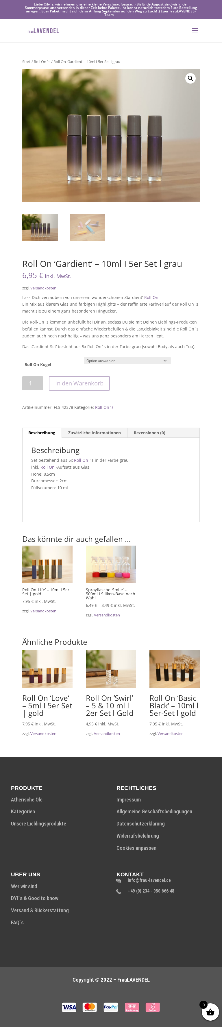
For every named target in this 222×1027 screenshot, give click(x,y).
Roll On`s (42, 61)
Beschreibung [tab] (41, 432)
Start (26, 61)
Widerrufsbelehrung (137, 835)
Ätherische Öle (26, 799)
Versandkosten (43, 288)
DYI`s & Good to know (34, 898)
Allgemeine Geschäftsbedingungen (154, 811)
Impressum (128, 799)
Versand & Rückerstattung (40, 910)
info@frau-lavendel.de (149, 880)
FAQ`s (17, 922)
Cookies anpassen (136, 848)
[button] (190, 78)
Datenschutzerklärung (140, 823)
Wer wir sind (24, 886)
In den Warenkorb (79, 383)
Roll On (151, 297)
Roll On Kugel (38, 364)
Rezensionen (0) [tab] (149, 432)
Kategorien (23, 811)
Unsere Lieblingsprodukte (38, 823)
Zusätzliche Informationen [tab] (94, 432)
